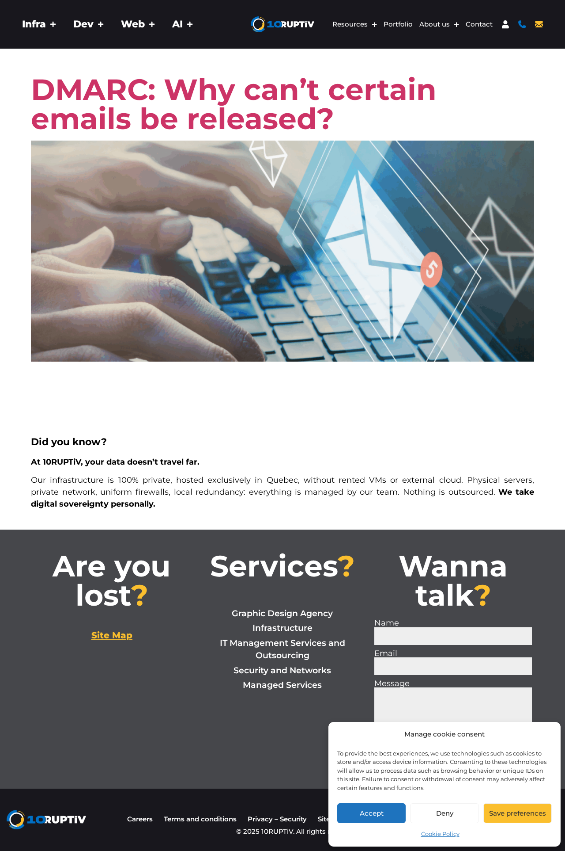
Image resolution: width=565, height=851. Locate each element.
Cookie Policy (440, 833)
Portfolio (398, 24)
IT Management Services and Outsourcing (282, 649)
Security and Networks (282, 670)
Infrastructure (282, 628)
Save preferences (517, 813)
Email (385, 653)
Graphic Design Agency (282, 613)
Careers (140, 819)
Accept (372, 813)
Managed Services (282, 685)
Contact (479, 24)
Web (133, 24)
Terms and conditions (200, 819)
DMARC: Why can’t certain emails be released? (234, 104)
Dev (83, 24)
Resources (350, 24)
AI (177, 24)
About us (434, 24)
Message (392, 683)
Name (386, 623)
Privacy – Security (277, 819)
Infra (34, 24)
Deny (444, 813)
